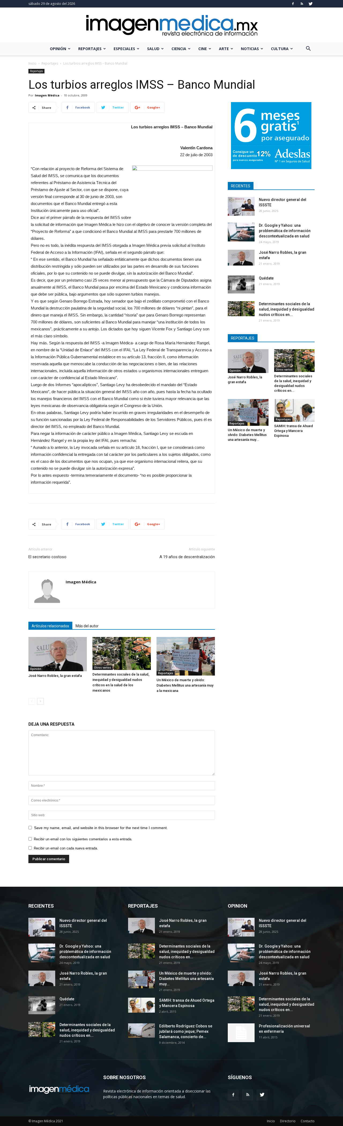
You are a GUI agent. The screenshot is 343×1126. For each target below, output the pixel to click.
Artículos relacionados (50, 626)
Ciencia (179, 48)
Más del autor (87, 626)
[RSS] (302, 4)
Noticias (250, 48)
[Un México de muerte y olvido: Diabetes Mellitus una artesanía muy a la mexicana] (185, 656)
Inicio (32, 63)
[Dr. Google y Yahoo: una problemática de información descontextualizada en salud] (241, 232)
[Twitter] (311, 4)
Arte (224, 48)
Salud (153, 48)
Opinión (58, 48)
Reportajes (90, 48)
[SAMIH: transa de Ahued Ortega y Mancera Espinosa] (294, 410)
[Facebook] (293, 4)
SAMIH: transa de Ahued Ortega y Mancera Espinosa (293, 431)
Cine (202, 48)
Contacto (308, 1121)
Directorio (288, 1121)
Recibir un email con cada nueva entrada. (66, 848)
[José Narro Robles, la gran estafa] (57, 654)
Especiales (124, 48)
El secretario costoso (47, 556)
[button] (308, 49)
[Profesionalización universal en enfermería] (241, 1032)
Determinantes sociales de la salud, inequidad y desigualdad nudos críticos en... (286, 309)
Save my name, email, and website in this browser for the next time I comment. (101, 828)
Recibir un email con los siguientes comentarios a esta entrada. (83, 839)
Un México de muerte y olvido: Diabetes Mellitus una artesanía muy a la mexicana (184, 685)
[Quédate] (241, 284)
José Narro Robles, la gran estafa (55, 676)
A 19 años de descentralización (187, 556)
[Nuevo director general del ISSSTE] (241, 206)
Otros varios (102, 667)
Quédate (266, 278)
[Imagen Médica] (171, 25)
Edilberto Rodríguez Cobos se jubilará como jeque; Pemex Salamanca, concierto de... (185, 1031)
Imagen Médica (47, 95)
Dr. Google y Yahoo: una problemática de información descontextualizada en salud (285, 230)
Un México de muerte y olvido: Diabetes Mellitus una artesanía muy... (247, 435)
